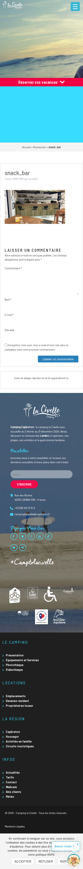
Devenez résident (17, 701)
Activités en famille (19, 741)
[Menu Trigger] (75, 6)
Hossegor (12, 736)
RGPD (64, 861)
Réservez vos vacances (38, 82)
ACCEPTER (22, 861)
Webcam (11, 787)
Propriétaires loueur (19, 705)
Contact (11, 782)
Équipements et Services (22, 660)
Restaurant (39, 147)
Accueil (26, 147)
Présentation (15, 655)
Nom (8, 299)
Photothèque (14, 665)
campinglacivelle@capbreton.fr (32, 514)
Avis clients (13, 792)
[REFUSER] (78, 851)
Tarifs (10, 777)
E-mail (9, 314)
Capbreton (13, 731)
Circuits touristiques (20, 746)
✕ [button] (77, 844)
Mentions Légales (15, 826)
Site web (9, 330)
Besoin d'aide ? (64, 846)
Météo (10, 796)
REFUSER (45, 861)
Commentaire (13, 268)
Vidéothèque (14, 669)
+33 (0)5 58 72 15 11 (25, 508)
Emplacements (16, 696)
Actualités (13, 772)
